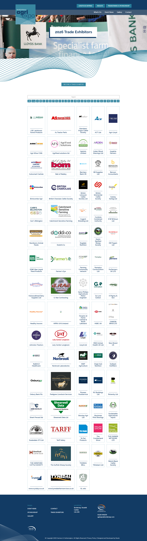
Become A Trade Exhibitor (74, 84)
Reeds (118, 538)
